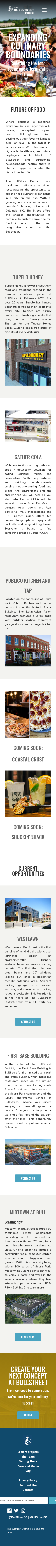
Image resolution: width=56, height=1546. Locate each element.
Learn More (28, 1337)
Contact (28, 1490)
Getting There (28, 1461)
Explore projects (28, 1452)
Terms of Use (28, 1485)
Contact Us (28, 1022)
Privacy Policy (28, 1480)
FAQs (28, 1471)
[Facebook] (9, 1511)
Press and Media (28, 1466)
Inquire (28, 1415)
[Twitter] (16, 1511)
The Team (28, 1456)
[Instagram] (23, 1511)
